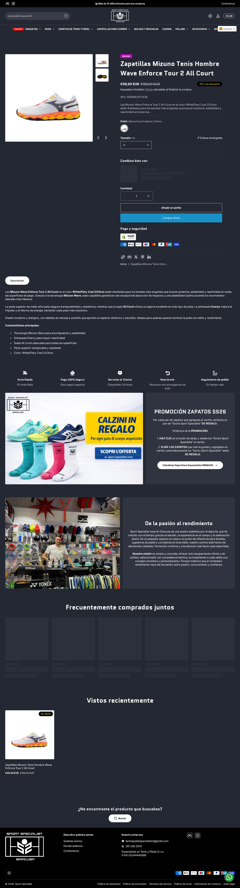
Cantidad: (126, 188)
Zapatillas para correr (112, 29)
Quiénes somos (73, 841)
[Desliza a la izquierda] (98, 138)
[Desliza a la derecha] (106, 138)
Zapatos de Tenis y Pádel (74, 29)
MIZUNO (126, 56)
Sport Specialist (23, 883)
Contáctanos (228, 3)
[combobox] (32, 16)
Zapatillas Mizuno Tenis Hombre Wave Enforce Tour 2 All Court (28, 766)
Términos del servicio (160, 883)
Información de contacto (207, 883)
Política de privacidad (134, 883)
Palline (180, 29)
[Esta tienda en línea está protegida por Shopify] (128, 239)
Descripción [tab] (17, 280)
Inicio (123, 264)
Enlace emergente (211, 138)
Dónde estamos (73, 846)
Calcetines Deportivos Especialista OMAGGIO (188, 465)
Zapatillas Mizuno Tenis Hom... (148, 264)
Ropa (48, 29)
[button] (210, 16)
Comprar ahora (171, 218)
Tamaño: (127, 138)
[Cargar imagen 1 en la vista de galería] (102, 60)
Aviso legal (229, 883)
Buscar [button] (122, 818)
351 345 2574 (134, 846)
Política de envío (183, 883)
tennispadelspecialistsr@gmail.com (147, 841)
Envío (149, 89)
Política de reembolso (108, 883)
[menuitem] (91, 841)
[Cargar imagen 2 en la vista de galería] (102, 75)
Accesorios (199, 29)
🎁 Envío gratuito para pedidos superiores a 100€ (129, 3)
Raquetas (31, 29)
